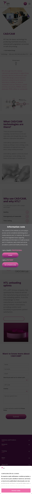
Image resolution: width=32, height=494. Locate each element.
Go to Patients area (10, 265)
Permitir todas (16, 490)
